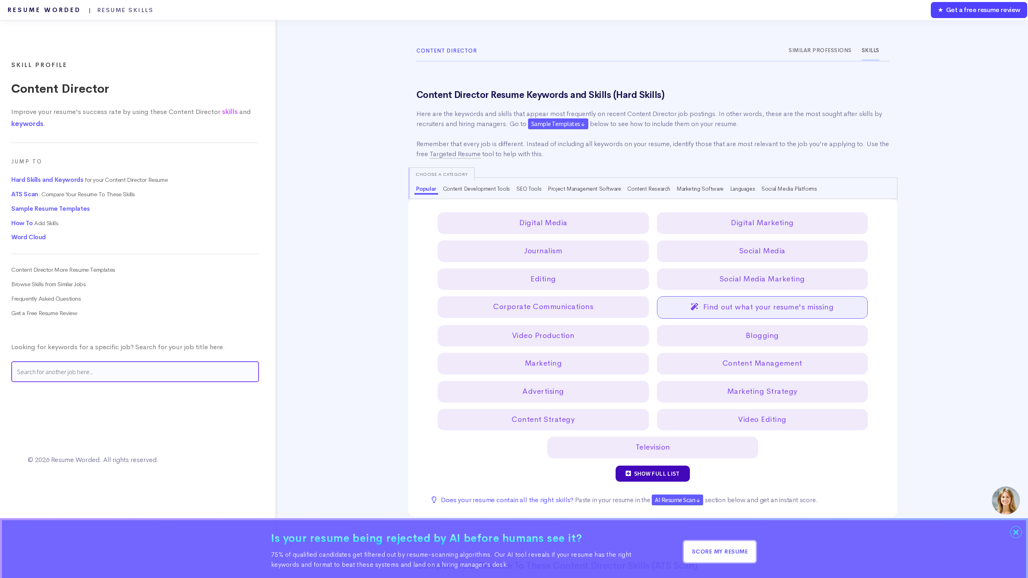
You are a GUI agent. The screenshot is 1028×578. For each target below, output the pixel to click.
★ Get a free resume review (979, 10)
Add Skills (34, 223)
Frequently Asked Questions (46, 298)
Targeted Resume (455, 154)
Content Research (648, 188)
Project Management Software (584, 188)
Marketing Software (700, 188)
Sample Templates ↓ (558, 124)
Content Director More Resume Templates (63, 269)
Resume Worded (81, 10)
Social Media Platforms (789, 188)
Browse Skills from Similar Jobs (48, 284)
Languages (742, 188)
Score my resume (720, 551)
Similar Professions (820, 50)
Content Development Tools (476, 188)
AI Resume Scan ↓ (677, 500)
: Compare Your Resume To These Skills (73, 194)
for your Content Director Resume (89, 179)
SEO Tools (528, 188)
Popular (426, 188)
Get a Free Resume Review (44, 313)
